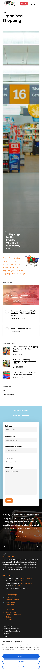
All (6, 231)
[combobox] (21, 462)
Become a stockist (12, 600)
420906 (20, 581)
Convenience (8, 394)
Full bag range (11, 595)
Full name (9, 426)
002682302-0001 (26, 578)
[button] (38, 4)
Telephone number (13, 446)
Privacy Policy (11, 610)
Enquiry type (9, 458)
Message (9, 468)
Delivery (9, 617)
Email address (11, 436)
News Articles (11, 602)
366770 (17, 586)
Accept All (21, 656)
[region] (21, 654)
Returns (9, 619)
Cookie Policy (11, 612)
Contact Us (10, 605)
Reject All (21, 667)
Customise (21, 661)
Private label (10, 597)
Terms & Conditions (13, 615)
